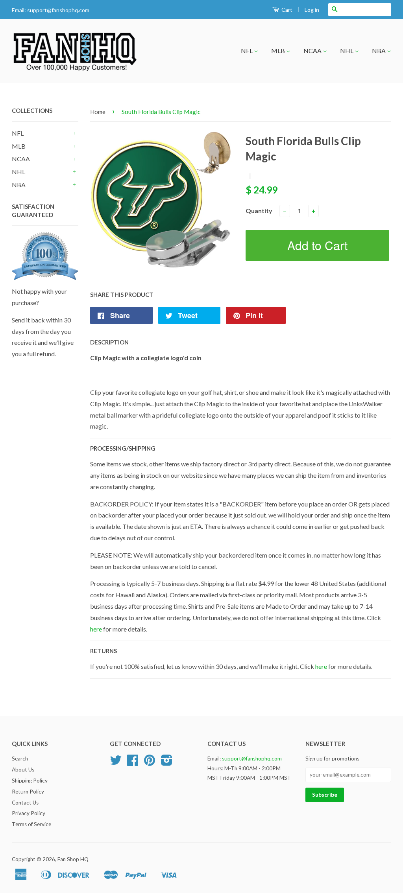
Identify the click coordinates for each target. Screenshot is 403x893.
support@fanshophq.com (58, 10)
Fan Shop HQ (73, 859)
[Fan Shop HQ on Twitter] (116, 763)
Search (20, 758)
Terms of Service (31, 824)
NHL (347, 50)
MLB (278, 50)
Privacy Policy (28, 813)
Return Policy (28, 791)
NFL (247, 50)
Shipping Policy (30, 780)
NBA (379, 50)
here (96, 629)
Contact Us (25, 802)
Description (109, 342)
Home (97, 111)
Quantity (259, 210)
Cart (286, 9)
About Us (23, 769)
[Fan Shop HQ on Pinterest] (149, 763)
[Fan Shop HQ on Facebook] (133, 763)
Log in (312, 9)
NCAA (313, 50)
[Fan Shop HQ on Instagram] (167, 763)
